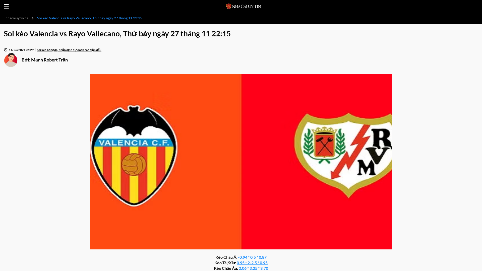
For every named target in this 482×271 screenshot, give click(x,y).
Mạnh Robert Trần (49, 59)
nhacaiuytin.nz (17, 18)
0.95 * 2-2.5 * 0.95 (252, 262)
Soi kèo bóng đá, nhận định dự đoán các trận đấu (69, 50)
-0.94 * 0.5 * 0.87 (252, 257)
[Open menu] (6, 6)
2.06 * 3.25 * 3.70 (253, 268)
